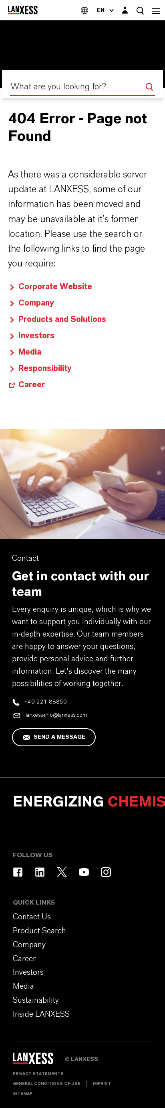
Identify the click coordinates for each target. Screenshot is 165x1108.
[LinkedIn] (40, 872)
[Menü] (156, 10)
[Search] (149, 87)
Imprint (102, 1084)
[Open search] (140, 10)
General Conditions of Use (46, 1084)
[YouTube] (84, 872)
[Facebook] (18, 872)
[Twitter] (62, 872)
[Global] (84, 10)
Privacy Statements (38, 1074)
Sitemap (22, 1094)
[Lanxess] (39, 1061)
